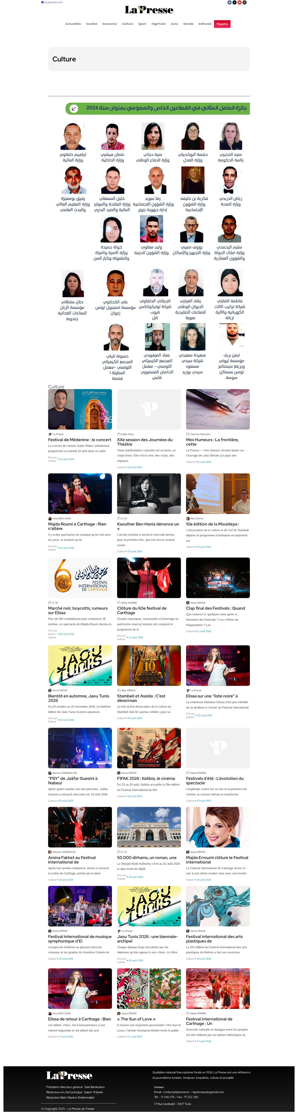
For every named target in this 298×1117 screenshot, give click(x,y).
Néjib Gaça (128, 434)
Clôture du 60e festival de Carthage (142, 610)
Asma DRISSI (198, 603)
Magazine (222, 24)
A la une (52, 457)
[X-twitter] (234, 2)
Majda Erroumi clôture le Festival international (217, 859)
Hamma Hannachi (200, 434)
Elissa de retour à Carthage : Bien (79, 1019)
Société (91, 24)
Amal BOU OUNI (62, 518)
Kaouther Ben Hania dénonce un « (148, 526)
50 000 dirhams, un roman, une (147, 857)
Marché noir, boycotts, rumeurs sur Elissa (78, 610)
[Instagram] (244, 2)
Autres (51, 634)
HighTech (159, 24)
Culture (127, 24)
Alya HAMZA (128, 690)
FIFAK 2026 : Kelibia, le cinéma (146, 778)
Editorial (205, 24)
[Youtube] (239, 2)
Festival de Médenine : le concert (79, 440)
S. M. (124, 518)
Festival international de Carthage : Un (209, 1021)
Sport (142, 24)
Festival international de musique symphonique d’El (80, 938)
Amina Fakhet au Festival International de (72, 859)
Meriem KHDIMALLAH (65, 773)
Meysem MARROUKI (64, 852)
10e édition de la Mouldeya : (212, 524)
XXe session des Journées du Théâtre (145, 442)
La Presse (58, 434)
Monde (188, 24)
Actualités (73, 24)
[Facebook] (229, 2)
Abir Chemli (197, 518)
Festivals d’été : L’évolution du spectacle (215, 780)
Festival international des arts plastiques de (214, 938)
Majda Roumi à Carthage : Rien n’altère (77, 526)
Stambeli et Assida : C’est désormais (141, 698)
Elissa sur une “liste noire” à (212, 696)
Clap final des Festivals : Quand (215, 608)
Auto (174, 24)
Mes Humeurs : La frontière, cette (212, 442)
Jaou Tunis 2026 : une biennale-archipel (147, 938)
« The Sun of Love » (136, 1019)
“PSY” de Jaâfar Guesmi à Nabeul (72, 780)
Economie (109, 24)
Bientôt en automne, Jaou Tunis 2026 (78, 698)
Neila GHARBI (129, 603)
